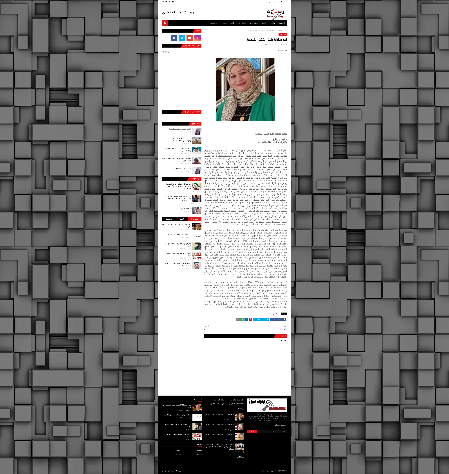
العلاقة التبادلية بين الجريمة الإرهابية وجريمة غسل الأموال (176, 159)
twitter (199, 450)
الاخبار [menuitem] (273, 23)
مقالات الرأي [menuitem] (254, 23)
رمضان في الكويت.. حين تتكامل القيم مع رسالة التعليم (178, 149)
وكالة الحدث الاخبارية (237, 399)
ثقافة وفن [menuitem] (242, 23)
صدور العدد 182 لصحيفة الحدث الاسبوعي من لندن (219, 435)
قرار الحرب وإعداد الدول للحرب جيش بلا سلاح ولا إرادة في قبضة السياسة (176, 139)
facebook (178, 450)
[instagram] (197, 38)
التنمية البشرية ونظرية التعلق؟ (181, 168)
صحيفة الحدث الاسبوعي (236, 403)
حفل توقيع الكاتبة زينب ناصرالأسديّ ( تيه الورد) (178, 244)
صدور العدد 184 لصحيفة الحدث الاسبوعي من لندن (176, 225)
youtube (178, 454)
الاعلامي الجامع (186, 208)
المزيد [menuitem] (225, 23)
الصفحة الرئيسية (282, 30)
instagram (198, 454)
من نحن (268, 2)
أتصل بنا (274, 2)
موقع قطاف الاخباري (217, 403)
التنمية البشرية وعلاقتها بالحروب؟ (180, 129)
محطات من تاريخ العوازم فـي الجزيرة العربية (177, 234)
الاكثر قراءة (195, 219)
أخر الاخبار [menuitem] (214, 23)
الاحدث (181, 219)
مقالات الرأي (272, 30)
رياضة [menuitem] (233, 23)
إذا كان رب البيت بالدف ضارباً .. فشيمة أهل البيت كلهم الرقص (177, 264)
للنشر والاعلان (283, 2)
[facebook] (173, 2)
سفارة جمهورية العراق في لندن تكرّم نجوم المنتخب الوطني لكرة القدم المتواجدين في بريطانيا (220, 446)
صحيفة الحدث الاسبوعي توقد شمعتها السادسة (179, 254)
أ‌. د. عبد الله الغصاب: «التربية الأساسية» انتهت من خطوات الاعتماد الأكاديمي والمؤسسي (178, 186)
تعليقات (169, 219)
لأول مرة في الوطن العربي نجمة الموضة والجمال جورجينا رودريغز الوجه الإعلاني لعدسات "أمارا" (178, 198)
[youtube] (166, 2)
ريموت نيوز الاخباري (178, 12)
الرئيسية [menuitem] (282, 23)
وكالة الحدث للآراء (218, 399)
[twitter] (169, 2)
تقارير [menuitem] (264, 23)
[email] (163, 2)
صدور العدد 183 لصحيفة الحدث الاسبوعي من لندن (219, 425)
